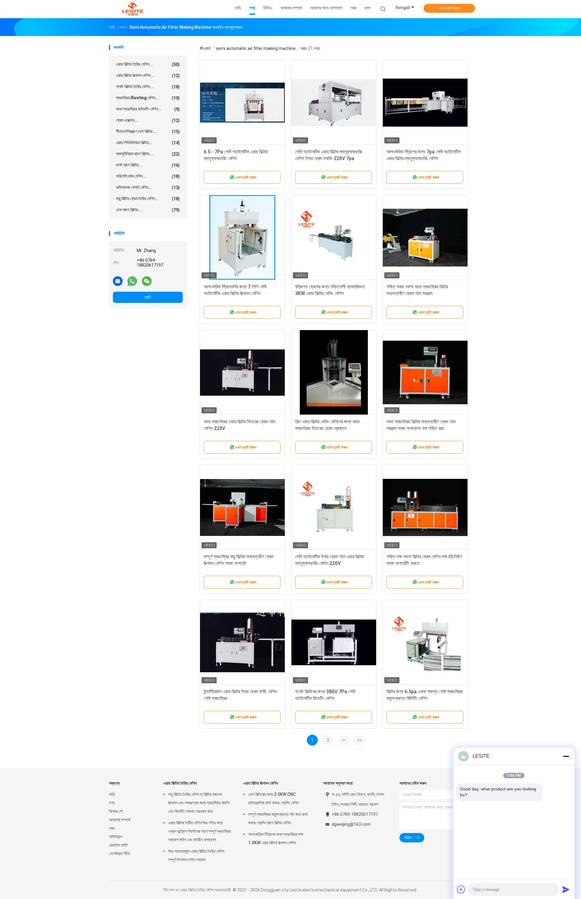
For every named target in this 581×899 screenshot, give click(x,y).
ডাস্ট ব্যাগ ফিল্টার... (148, 165)
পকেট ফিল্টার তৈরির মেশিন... (148, 86)
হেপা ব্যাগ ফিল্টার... (148, 209)
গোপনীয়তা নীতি (119, 853)
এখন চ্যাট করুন (449, 8)
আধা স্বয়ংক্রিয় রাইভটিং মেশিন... (148, 109)
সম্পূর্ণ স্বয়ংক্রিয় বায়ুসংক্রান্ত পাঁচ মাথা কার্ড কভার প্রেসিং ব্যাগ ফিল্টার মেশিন (278, 818)
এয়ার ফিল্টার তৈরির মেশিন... (148, 64)
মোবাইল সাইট (118, 845)
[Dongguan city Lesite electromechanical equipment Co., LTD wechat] (147, 281)
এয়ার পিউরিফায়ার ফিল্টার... (148, 142)
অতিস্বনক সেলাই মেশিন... (148, 187)
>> (359, 740)
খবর (112, 828)
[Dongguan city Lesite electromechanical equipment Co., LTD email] (118, 281)
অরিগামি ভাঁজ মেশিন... (148, 176)
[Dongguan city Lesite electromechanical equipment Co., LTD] (132, 9)
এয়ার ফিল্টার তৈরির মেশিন (180, 783)
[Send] (566, 889)
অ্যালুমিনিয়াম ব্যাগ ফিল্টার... (148, 153)
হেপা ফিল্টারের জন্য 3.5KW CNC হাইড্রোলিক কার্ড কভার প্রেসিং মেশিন (273, 798)
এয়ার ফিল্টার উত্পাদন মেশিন (260, 783)
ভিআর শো (116, 811)
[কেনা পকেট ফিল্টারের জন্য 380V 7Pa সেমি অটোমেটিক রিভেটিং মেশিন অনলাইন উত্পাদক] (333, 642)
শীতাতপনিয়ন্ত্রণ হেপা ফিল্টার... (148, 131)
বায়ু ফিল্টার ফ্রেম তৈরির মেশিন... (148, 198)
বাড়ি (112, 794)
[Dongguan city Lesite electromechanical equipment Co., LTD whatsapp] (132, 281)
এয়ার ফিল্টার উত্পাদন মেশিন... (148, 75)
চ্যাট (148, 297)
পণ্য (112, 802)
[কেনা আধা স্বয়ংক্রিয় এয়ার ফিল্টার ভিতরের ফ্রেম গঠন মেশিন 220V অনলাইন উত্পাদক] (242, 372)
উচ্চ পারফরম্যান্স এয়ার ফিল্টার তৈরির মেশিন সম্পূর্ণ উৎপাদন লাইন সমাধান (196, 855)
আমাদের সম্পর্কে (119, 819)
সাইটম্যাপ (116, 836)
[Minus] (566, 756)
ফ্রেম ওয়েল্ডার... (148, 120)
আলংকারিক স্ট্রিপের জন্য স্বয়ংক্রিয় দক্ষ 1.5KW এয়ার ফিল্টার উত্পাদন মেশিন (275, 838)
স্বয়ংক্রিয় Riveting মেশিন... (148, 97)
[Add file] (461, 889)
